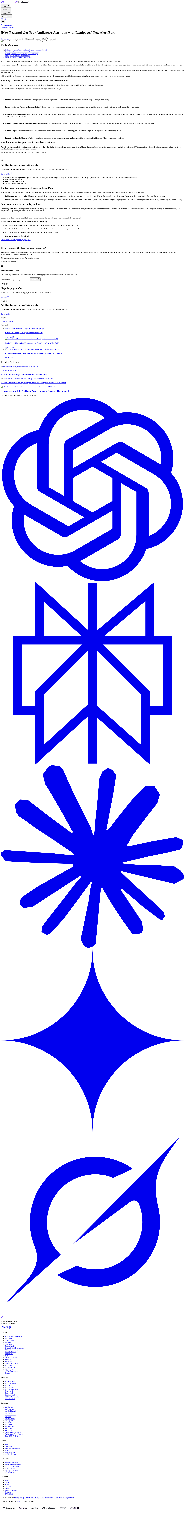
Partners (8, 1492)
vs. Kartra (8, 1430)
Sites (6, 1356)
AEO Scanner (10, 1472)
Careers (7, 1482)
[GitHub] (10, 1328)
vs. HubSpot (9, 1426)
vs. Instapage (9, 1409)
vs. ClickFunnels (10, 1411)
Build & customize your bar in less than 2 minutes (22, 52)
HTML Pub (9, 1494)
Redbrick (20, 1501)
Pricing (3, 19)
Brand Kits (9, 1359)
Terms (27, 1498)
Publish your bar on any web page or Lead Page (21, 54)
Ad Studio (8, 1361)
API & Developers (11, 1371)
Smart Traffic (9, 1340)
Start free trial (5, 174)
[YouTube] (7, 1328)
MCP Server (9, 1369)
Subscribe (34, 280)
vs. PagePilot (9, 1421)
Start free (4, 297)
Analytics (8, 1344)
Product (4, 6)
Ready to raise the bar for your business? (19, 58)
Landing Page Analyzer (13, 1464)
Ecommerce (9, 1354)
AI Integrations (10, 1367)
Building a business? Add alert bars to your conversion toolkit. (26, 50)
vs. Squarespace (10, 1415)
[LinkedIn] (4, 1328)
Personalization (10, 1346)
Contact (7, 1488)
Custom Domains (11, 1357)
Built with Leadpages (12, 1448)
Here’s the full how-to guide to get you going (16, 240)
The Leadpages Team (8, 39)
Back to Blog (7, 25)
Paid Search (9, 1391)
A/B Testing (9, 1338)
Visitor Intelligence (11, 1350)
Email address (5, 280)
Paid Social (9, 1393)
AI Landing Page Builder (13, 1336)
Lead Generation (10, 1395)
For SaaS (8, 1385)
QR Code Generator (12, 1466)
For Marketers (10, 1381)
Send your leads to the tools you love (17, 56)
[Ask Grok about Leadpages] (92, 1315)
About (7, 1480)
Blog (6, 1444)
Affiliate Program (11, 1454)
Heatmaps (8, 1342)
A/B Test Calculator (12, 1470)
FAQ (7, 1450)
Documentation (10, 1452)
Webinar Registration (12, 1397)
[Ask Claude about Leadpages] (92, 948)
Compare (5, 13)
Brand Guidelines (11, 1490)
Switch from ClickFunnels (14, 1434)
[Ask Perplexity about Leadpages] (92, 764)
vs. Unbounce (10, 1407)
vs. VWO (8, 1424)
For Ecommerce (10, 1383)
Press (7, 1484)
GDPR (42, 1498)
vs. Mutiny (8, 1422)
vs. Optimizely (10, 1419)
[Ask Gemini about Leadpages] (92, 1131)
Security (8, 1486)
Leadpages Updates (7, 27)
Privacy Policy (19, 1498)
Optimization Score (11, 1363)
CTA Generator (10, 1468)
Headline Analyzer (11, 1462)
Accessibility (49, 1498)
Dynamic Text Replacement (14, 1348)
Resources (5, 17)
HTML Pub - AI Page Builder (64, 1498)
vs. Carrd (8, 1417)
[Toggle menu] (3, 21)
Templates (8, 1446)
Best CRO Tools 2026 (12, 1436)
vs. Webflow (9, 1413)
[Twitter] (2, 1328)
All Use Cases (10, 1399)
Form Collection (10, 1352)
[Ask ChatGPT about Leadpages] (92, 580)
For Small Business (11, 1389)
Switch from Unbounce (13, 1432)
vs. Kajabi (8, 1428)
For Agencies (9, 1387)
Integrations (9, 1365)
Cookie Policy (34, 1498)
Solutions (5, 10)
